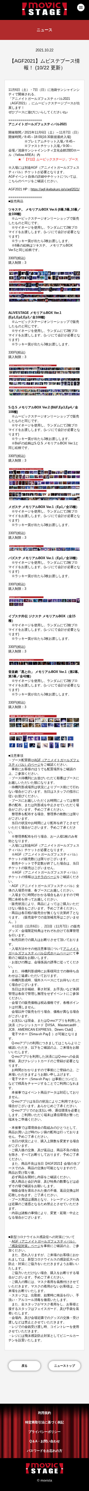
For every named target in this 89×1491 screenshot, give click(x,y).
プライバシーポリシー (44, 1432)
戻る (24, 1365)
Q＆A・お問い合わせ (44, 1441)
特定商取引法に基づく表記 (44, 1422)
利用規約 (44, 1413)
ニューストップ (64, 1365)
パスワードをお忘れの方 (44, 1451)
